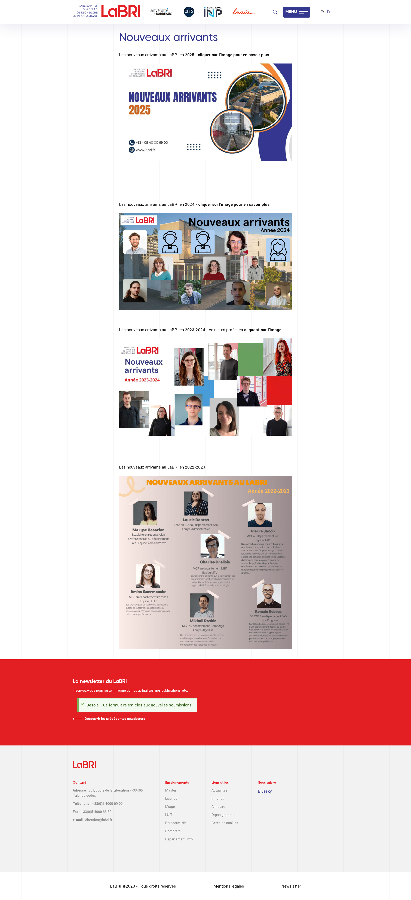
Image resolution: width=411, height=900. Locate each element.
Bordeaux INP (175, 823)
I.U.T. (169, 815)
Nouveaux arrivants (168, 37)
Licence (171, 798)
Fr (322, 12)
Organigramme (222, 815)
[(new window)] (205, 112)
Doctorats (172, 831)
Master (170, 790)
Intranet (217, 798)
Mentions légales (228, 886)
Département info (179, 839)
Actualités (219, 790)
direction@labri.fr (98, 820)
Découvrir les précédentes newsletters (115, 719)
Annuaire (218, 807)
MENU (291, 12)
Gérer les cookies (224, 823)
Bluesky (265, 791)
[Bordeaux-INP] (213, 12)
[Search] (275, 12)
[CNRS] (189, 12)
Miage (170, 807)
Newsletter (291, 886)
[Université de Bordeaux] (160, 12)
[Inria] (244, 12)
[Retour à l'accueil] (120, 12)
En (329, 12)
